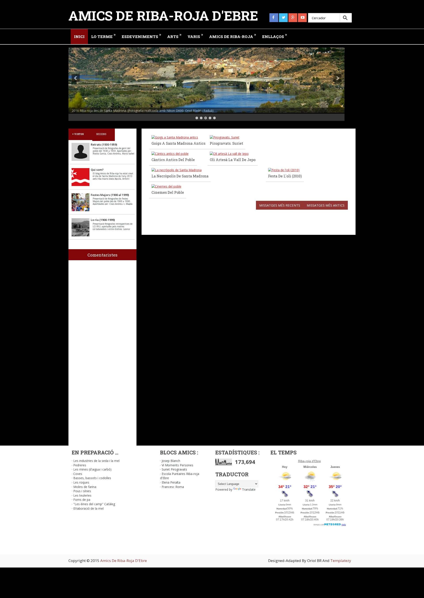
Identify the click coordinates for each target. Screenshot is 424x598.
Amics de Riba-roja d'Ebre (163, 15)
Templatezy (340, 560)
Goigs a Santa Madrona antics (178, 143)
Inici (79, 36)
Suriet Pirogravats (174, 469)
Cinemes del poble (167, 192)
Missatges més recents (279, 205)
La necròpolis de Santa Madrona (179, 176)
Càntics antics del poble (173, 159)
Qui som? (97, 170)
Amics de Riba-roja (232, 35)
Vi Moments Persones (177, 465)
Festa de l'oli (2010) (285, 176)
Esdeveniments (141, 35)
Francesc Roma (173, 487)
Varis (195, 35)
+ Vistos (78, 134)
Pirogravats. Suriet (226, 143)
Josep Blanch (171, 461)
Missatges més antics (325, 205)
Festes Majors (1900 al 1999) (110, 195)
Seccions (101, 134)
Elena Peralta (171, 482)
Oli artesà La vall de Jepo (233, 159)
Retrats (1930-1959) (104, 144)
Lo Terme (103, 35)
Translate (249, 489)
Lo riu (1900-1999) (103, 220)
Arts (174, 35)
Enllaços (274, 35)
